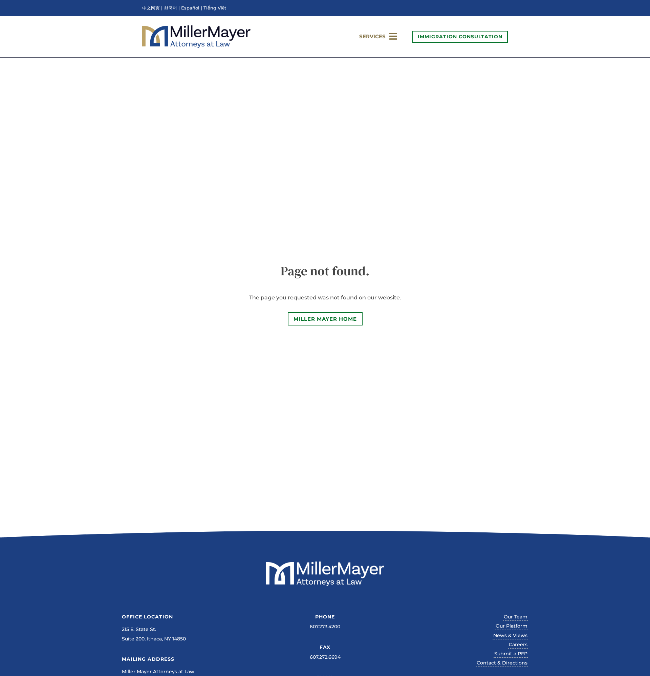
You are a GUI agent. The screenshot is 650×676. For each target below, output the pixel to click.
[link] (196, 46)
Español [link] (190, 8)
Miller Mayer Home (325, 319)
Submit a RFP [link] (510, 654)
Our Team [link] (515, 617)
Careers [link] (518, 644)
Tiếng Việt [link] (214, 8)
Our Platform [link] (511, 626)
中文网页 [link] (151, 8)
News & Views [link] (510, 635)
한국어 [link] (170, 8)
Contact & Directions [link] (502, 663)
